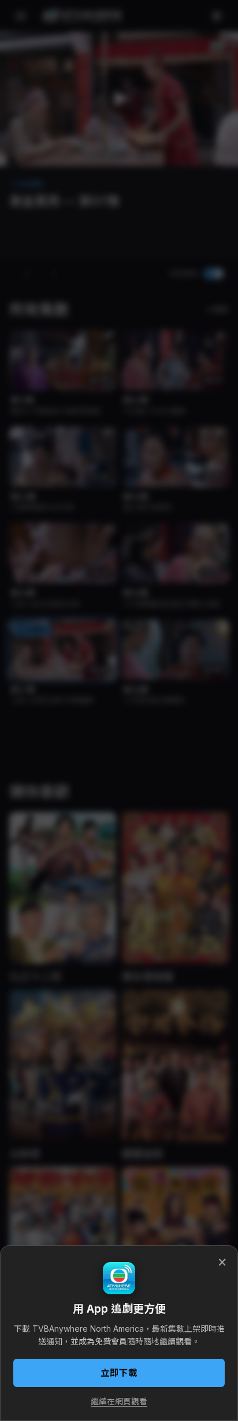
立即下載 (119, 1372)
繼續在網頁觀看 (119, 1401)
